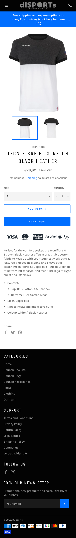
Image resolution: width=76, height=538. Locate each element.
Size (6, 188)
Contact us (11, 447)
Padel (7, 387)
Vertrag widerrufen (16, 453)
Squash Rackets (14, 370)
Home (8, 364)
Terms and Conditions (18, 418)
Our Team (10, 399)
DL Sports (17, 519)
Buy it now (37, 221)
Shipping (31, 178)
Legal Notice (12, 435)
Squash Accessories (17, 381)
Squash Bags (12, 376)
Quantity (59, 188)
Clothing (9, 393)
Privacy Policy (13, 424)
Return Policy (12, 430)
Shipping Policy (14, 441)
